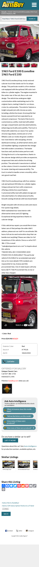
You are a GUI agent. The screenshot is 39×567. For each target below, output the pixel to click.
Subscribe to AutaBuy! (10, 503)
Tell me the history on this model (19, 416)
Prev (3, 43)
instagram (31, 530)
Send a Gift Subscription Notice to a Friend (18, 506)
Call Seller (10, 361)
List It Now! (10, 440)
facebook (10, 530)
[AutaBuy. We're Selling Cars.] (13, 5)
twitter (20, 530)
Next (35, 43)
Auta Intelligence (30, 446)
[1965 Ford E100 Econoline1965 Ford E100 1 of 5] (19, 43)
